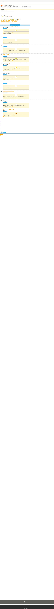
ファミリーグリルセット (6, 54)
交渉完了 (9, 16)
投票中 (2, 16)
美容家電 (4, 21)
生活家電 (2, 21)
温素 (3, 100)
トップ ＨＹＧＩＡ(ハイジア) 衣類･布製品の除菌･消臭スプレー (11, 26)
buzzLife (3, 1)
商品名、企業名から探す (4, 10)
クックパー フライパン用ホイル (7, 72)
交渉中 (6, 16)
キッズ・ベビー (15, 21)
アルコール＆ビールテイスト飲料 (8, 19)
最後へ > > (2, 131)
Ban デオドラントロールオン (6, 63)
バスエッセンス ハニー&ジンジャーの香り (8, 91)
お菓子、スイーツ (15, 19)
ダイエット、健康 (5, 20)
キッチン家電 (16, 20)
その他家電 (7, 21)
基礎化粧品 (9, 20)
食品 (1, 20)
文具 (12, 21)
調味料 (18, 19)
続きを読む (13, 32)
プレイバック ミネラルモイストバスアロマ (8, 109)
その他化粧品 (12, 20)
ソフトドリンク (2, 19)
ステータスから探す (3, 15)
